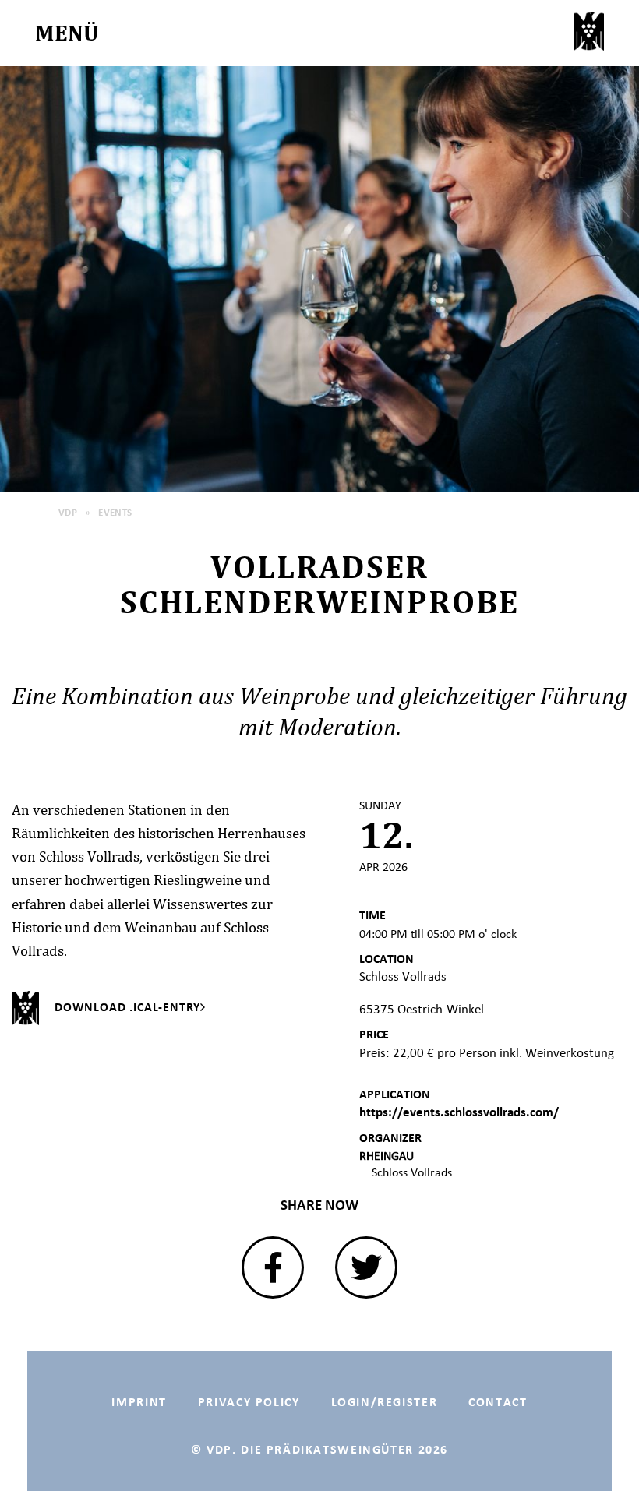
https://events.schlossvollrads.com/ (459, 1112)
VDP (67, 512)
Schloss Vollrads (412, 1172)
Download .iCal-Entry (127, 1006)
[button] (273, 1267)
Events (115, 512)
